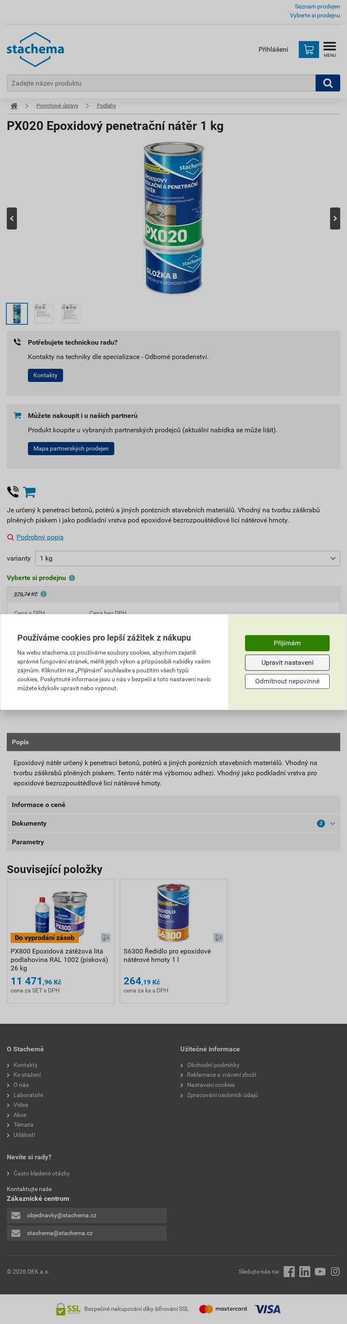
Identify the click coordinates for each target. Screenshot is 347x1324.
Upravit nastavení (288, 662)
